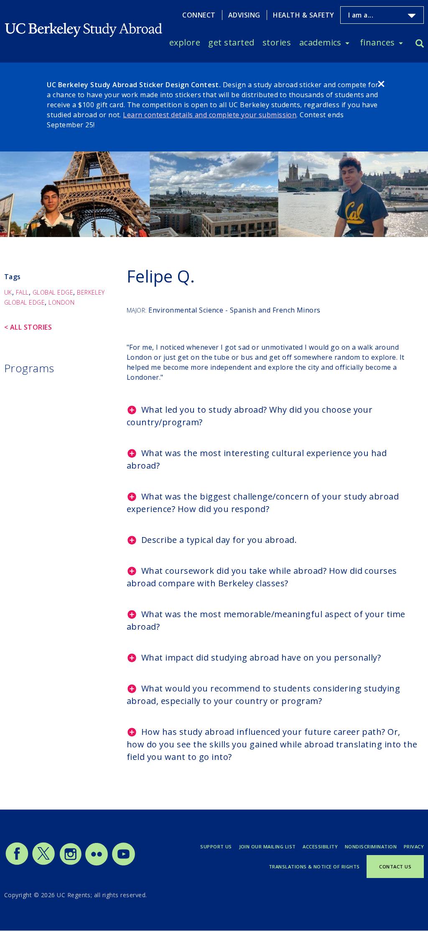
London (61, 302)
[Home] (84, 23)
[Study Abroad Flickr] (96, 863)
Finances (377, 42)
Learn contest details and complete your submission (209, 114)
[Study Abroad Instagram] (70, 863)
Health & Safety (303, 15)
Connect (198, 15)
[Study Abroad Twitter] (43, 863)
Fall (22, 292)
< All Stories (28, 327)
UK (8, 292)
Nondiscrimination (371, 846)
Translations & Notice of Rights (314, 866)
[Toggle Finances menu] (401, 42)
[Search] (419, 44)
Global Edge (53, 292)
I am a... (360, 15)
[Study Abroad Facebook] (16, 863)
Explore (184, 42)
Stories (276, 42)
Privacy (414, 846)
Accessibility (320, 846)
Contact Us (395, 866)
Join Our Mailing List (267, 846)
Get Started (231, 42)
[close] (381, 85)
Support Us (216, 846)
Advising (244, 15)
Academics (320, 42)
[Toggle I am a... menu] (412, 16)
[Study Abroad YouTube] (122, 863)
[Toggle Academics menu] (347, 42)
